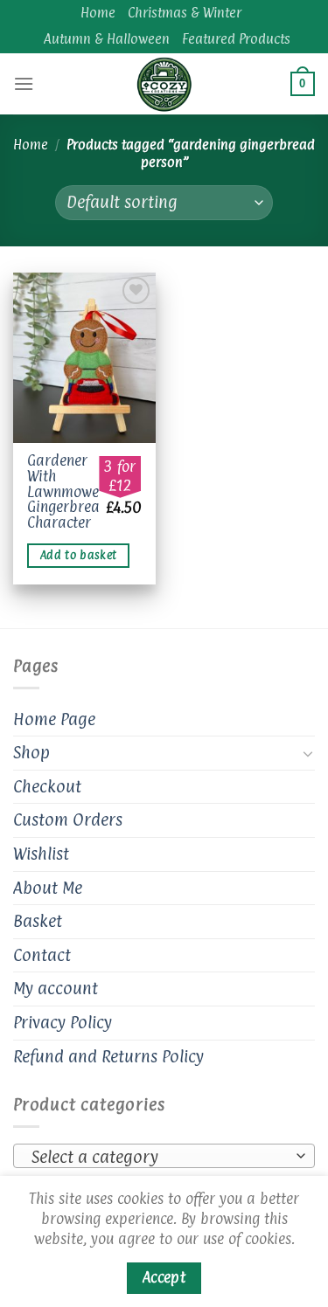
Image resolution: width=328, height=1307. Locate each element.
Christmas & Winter (184, 12)
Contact (42, 955)
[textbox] (159, 1156)
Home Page (54, 719)
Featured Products (236, 39)
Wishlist (41, 853)
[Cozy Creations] (164, 83)
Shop (31, 752)
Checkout (47, 786)
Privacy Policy (62, 1022)
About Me (47, 887)
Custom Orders (67, 819)
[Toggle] (308, 753)
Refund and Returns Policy (108, 1056)
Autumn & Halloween (107, 39)
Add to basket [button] (78, 555)
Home (97, 12)
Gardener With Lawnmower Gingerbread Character (67, 491)
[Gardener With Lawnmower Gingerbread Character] (84, 358)
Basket (37, 920)
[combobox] (164, 1156)
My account (55, 988)
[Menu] (23, 83)
